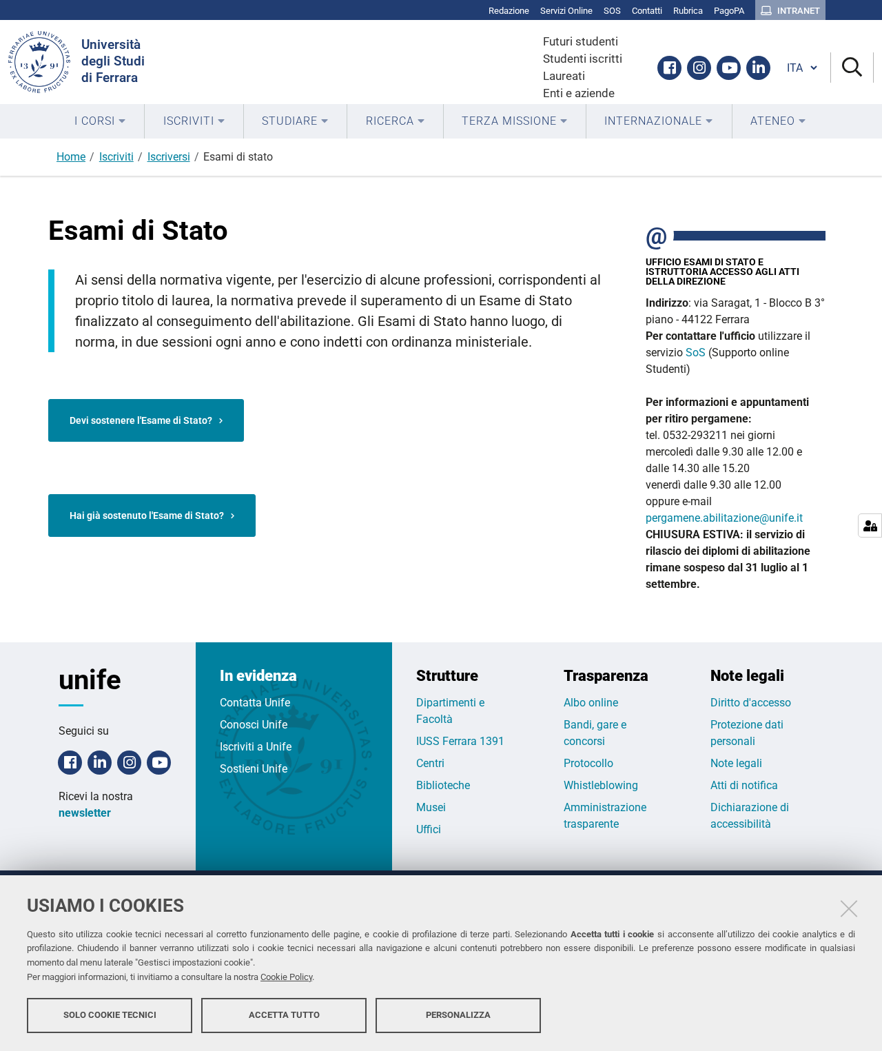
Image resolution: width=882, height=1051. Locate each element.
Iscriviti (116, 156)
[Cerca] (852, 67)
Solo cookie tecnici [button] (109, 1015)
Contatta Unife (255, 702)
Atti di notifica (744, 785)
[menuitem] (100, 121)
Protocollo (588, 763)
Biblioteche (443, 785)
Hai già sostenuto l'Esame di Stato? (147, 515)
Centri (430, 763)
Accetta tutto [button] (284, 1015)
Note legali (736, 763)
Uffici (428, 829)
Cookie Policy (286, 977)
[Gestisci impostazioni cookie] (870, 525)
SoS (696, 352)
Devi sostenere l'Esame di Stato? (141, 420)
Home (71, 156)
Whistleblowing (601, 785)
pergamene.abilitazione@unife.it (724, 517)
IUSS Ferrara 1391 (460, 741)
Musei (431, 807)
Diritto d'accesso (750, 702)
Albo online (591, 702)
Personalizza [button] (458, 1015)
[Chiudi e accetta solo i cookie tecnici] (849, 908)
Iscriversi (168, 156)
